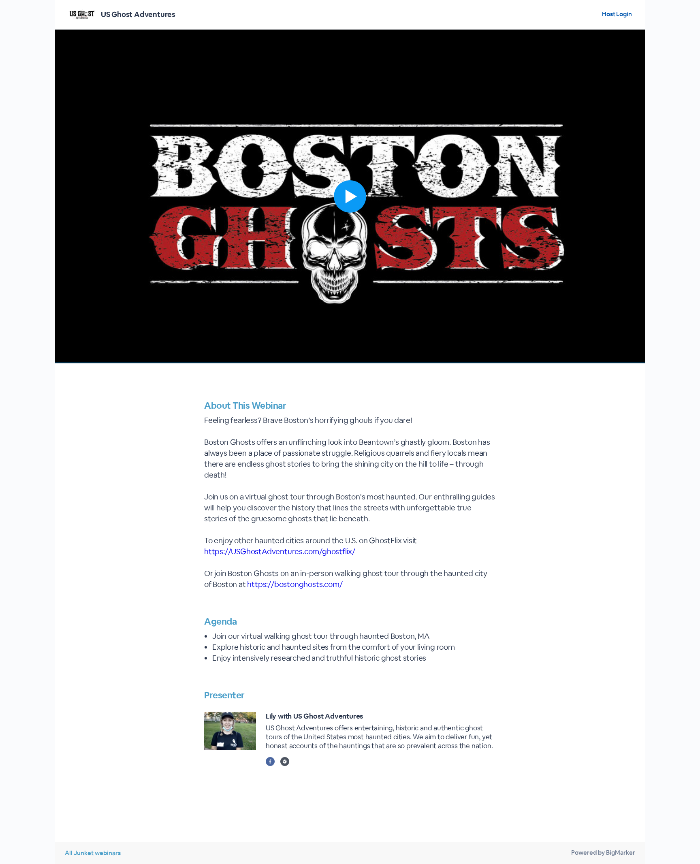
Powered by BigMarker (603, 852)
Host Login (617, 14)
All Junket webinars (93, 853)
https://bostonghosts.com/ (294, 584)
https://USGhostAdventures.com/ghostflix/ (279, 551)
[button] (350, 196)
